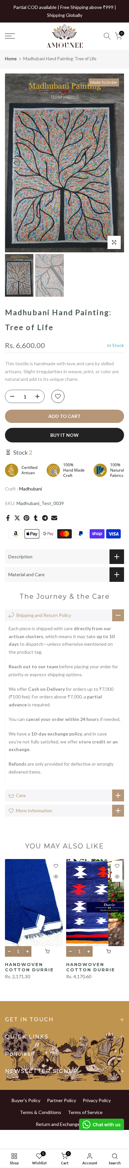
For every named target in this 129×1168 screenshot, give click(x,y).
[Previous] (15, 163)
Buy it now (64, 435)
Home (11, 58)
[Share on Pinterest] (26, 518)
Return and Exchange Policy (64, 1124)
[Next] (114, 163)
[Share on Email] (54, 518)
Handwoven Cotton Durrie (29, 966)
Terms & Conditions (40, 1112)
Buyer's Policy (26, 1100)
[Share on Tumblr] (36, 518)
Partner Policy (61, 1100)
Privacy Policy (97, 1100)
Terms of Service (85, 1112)
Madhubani (30, 488)
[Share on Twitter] (17, 518)
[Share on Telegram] (45, 518)
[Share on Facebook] (8, 518)
